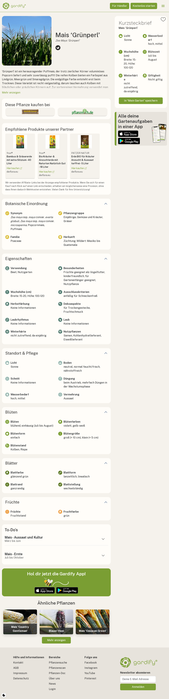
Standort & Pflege (21, 353)
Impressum (20, 673)
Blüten (11, 412)
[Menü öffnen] (163, 6)
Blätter (11, 463)
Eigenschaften (18, 258)
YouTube (89, 673)
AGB (16, 667)
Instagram (90, 667)
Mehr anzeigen (56, 640)
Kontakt (18, 662)
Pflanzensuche (58, 662)
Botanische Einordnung (26, 203)
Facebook (90, 662)
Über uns (54, 678)
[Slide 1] (23, 61)
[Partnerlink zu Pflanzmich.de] (82, 112)
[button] (5, 41)
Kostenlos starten (144, 5)
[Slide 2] (29, 61)
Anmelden (138, 686)
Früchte (12, 502)
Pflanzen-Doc (57, 673)
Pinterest (90, 678)
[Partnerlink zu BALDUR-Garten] (30, 112)
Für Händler (119, 5)
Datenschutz (21, 678)
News (52, 683)
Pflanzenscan (57, 667)
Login (52, 689)
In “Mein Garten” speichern (140, 100)
